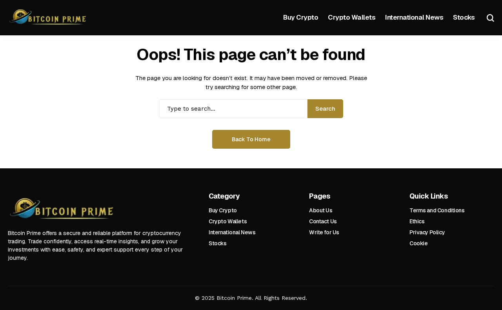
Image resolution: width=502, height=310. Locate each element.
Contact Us (323, 221)
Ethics (416, 221)
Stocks (217, 243)
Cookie (418, 243)
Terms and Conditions (437, 210)
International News (232, 232)
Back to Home (251, 139)
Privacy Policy (427, 232)
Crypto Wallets (228, 221)
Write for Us (324, 232)
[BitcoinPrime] (49, 18)
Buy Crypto (223, 210)
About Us (321, 210)
